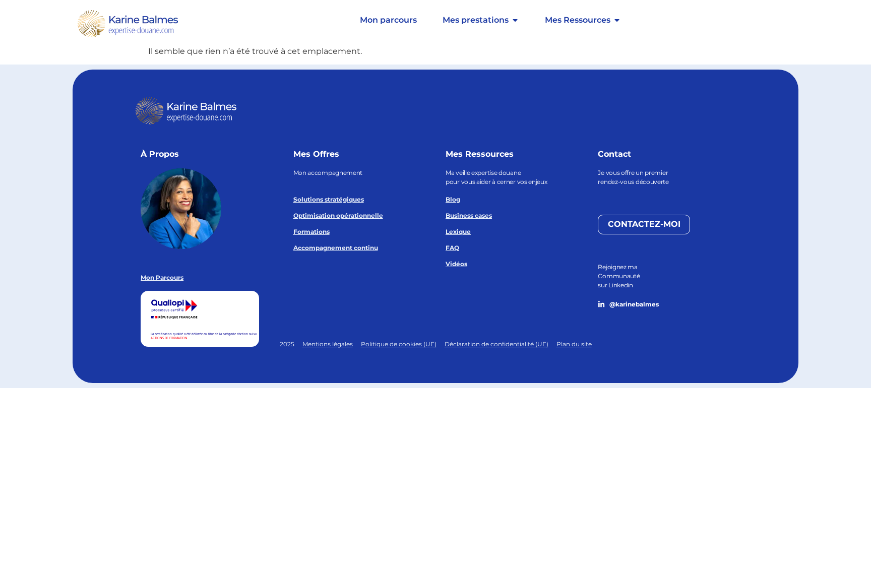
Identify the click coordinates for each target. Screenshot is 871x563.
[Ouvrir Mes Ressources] (617, 20)
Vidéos (456, 264)
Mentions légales (327, 344)
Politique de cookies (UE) (399, 344)
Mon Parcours (162, 277)
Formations (311, 231)
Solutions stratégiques (328, 199)
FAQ (452, 248)
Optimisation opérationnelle (338, 215)
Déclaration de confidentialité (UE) (496, 344)
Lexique (458, 231)
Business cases (469, 215)
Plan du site (574, 344)
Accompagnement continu (335, 248)
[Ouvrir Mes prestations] (515, 20)
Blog (453, 199)
